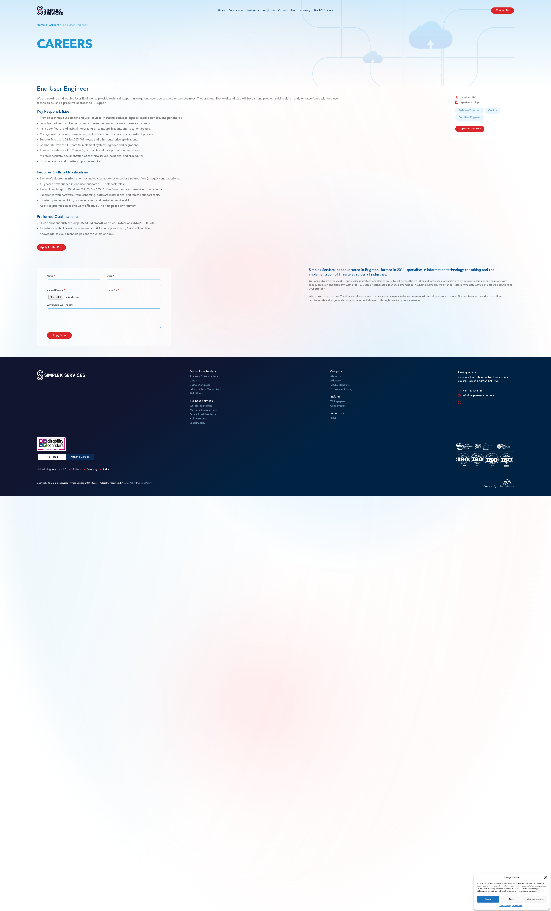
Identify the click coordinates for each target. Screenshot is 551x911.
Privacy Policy (517, 906)
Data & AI (195, 380)
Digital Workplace (200, 385)
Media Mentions (340, 385)
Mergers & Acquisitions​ (203, 410)
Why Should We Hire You (60, 305)
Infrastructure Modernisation (207, 389)
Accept (488, 899)
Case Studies (338, 406)
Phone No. (113, 290)
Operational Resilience (203, 414)
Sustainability (197, 423)
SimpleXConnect (323, 10)
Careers (283, 10)
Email (110, 276)
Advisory (305, 10)
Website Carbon (80, 457)
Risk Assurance (198, 418)
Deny (511, 899)
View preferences (535, 899)
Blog (293, 10)
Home (221, 10)
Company (234, 10)
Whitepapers (337, 401)
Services (251, 10)
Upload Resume (56, 290)
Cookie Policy (505, 906)
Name (51, 276)
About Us (335, 376)
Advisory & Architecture (204, 376)
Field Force (196, 393)
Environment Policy (341, 389)
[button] (545, 877)
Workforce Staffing (201, 406)
